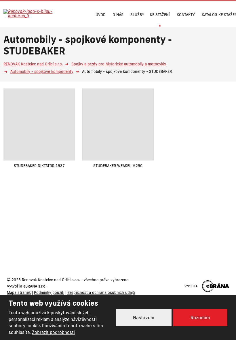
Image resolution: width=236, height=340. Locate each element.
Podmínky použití (49, 292)
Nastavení (143, 317)
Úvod (101, 14)
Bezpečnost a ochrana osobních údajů (101, 292)
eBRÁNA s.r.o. (34, 286)
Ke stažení (160, 14)
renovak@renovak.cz (148, 238)
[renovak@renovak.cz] (83, 14)
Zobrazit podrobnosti (53, 332)
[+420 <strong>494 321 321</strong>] (71, 14)
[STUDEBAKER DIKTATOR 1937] (39, 124)
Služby (137, 14)
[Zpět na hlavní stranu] (32, 13)
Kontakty (186, 14)
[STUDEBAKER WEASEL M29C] (118, 124)
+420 (93, 238)
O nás (118, 14)
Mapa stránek (19, 292)
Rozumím (200, 317)
